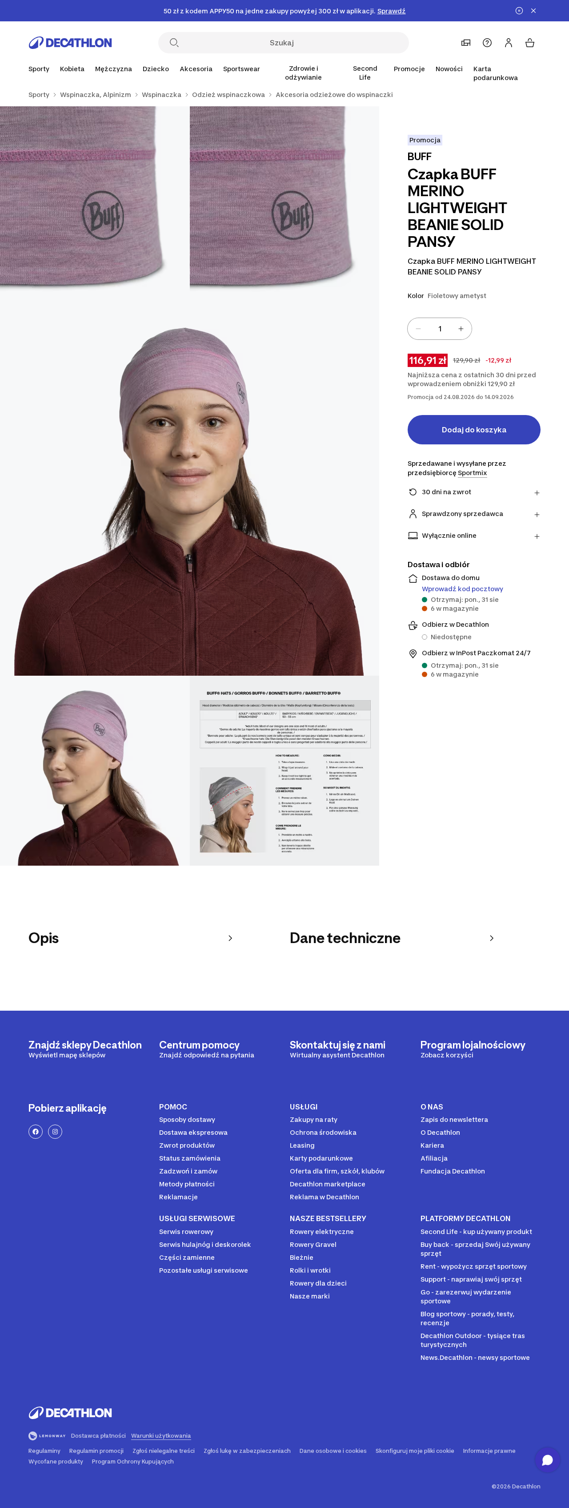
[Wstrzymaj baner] (519, 11)
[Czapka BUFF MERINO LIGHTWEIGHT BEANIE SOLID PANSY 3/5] (189, 486)
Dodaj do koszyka (474, 429)
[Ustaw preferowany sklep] (466, 42)
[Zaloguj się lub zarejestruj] (508, 42)
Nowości (449, 69)
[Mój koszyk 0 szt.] (530, 42)
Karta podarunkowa (495, 73)
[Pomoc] (487, 42)
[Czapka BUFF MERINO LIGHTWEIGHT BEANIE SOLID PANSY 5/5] (285, 771)
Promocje (409, 69)
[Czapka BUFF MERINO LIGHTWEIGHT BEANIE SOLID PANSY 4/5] (95, 771)
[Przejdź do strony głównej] (70, 42)
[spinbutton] (439, 329)
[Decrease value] (418, 328)
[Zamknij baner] (533, 11)
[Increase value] (461, 328)
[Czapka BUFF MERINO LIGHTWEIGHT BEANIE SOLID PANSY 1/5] (285, 201)
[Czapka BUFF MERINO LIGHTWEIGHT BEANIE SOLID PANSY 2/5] (95, 201)
